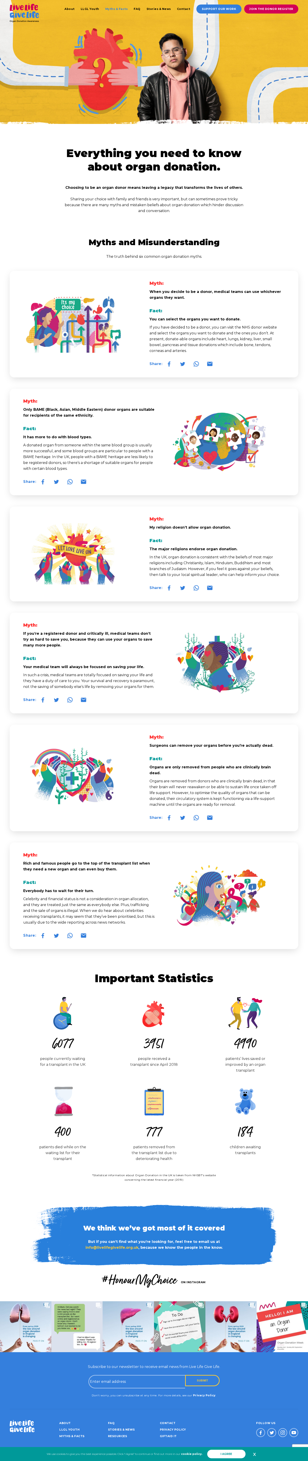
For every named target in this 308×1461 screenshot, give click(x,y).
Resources (117, 1436)
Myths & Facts (116, 9)
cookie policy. (191, 1454)
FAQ (137, 9)
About (69, 9)
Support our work (219, 9)
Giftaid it (168, 1436)
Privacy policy (173, 1429)
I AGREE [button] (226, 1454)
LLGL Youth (90, 9)
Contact (183, 9)
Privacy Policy (204, 1395)
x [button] (254, 1454)
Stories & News (159, 9)
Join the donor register (271, 9)
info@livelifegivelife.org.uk (111, 1247)
